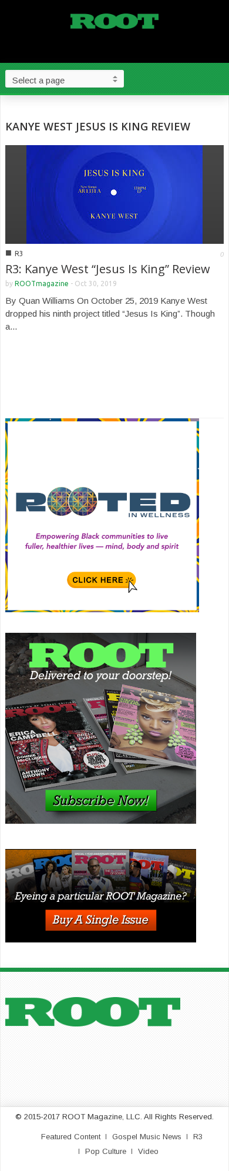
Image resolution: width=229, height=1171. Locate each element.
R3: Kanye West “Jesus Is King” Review (107, 269)
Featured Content (70, 1136)
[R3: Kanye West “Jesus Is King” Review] (114, 194)
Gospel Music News (146, 1136)
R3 (19, 253)
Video (148, 1151)
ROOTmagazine (42, 283)
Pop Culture (105, 1151)
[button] (217, 78)
